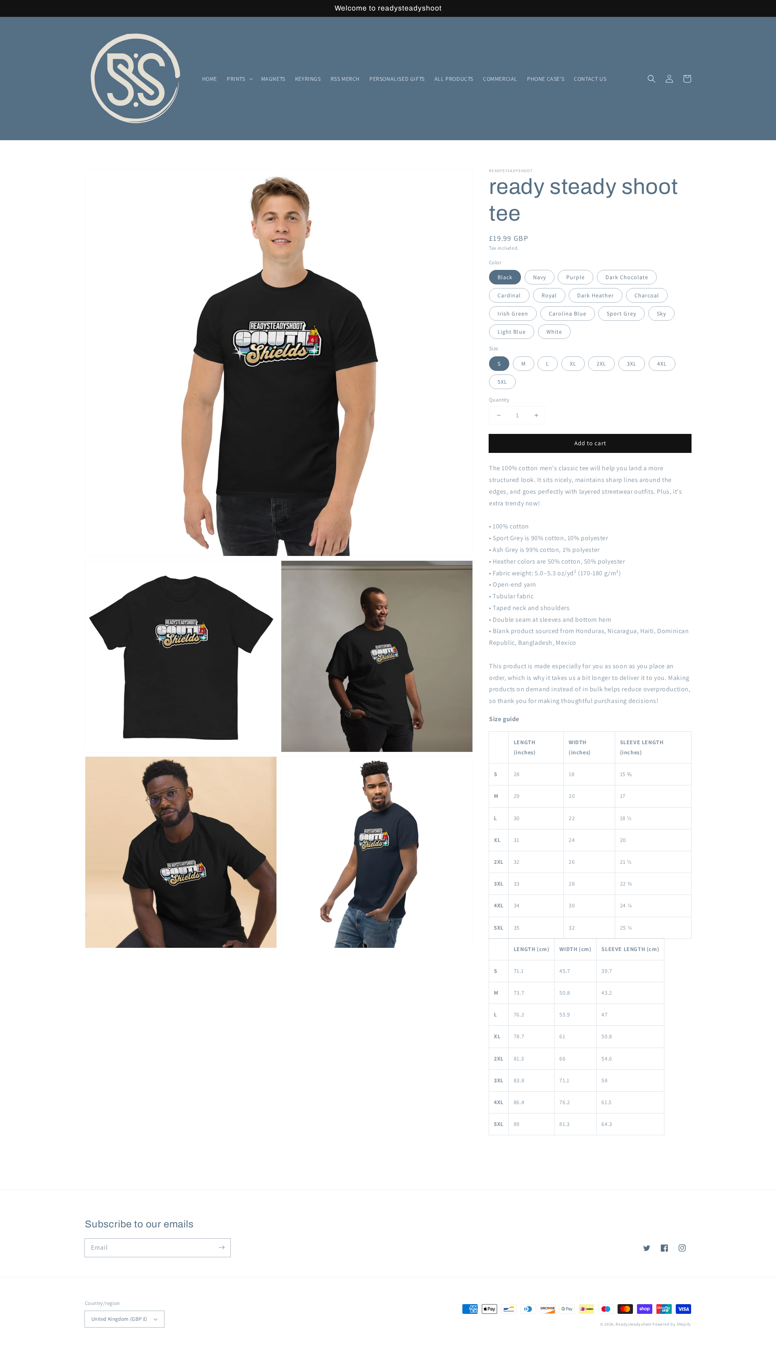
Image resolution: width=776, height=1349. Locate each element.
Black (505, 277)
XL (573, 363)
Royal (549, 295)
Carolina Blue (567, 313)
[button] (239, 78)
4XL (662, 363)
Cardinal (509, 295)
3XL (632, 363)
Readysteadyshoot (634, 1324)
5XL (502, 381)
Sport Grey (621, 313)
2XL (601, 363)
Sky (661, 313)
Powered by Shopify (671, 1324)
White (554, 331)
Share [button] (505, 1149)
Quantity (499, 399)
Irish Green (513, 313)
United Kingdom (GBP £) (119, 1318)
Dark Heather (595, 295)
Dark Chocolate (626, 277)
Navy (539, 277)
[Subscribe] (221, 1247)
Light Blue (512, 331)
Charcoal (647, 295)
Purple (575, 277)
